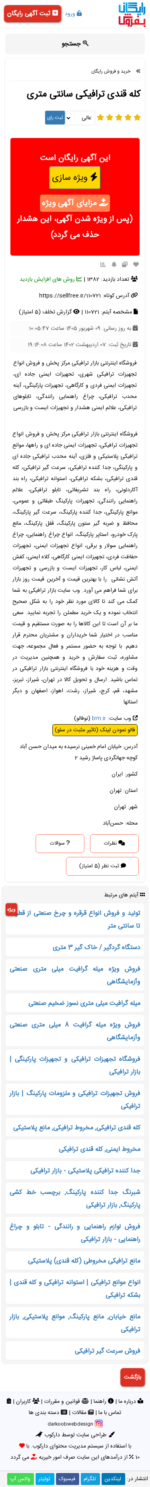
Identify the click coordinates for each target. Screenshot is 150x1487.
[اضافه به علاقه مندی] (136, 265)
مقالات (80, 1413)
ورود (71, 14)
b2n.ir (99, 718)
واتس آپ (20, 1479)
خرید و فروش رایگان (110, 71)
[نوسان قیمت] (103, 265)
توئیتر (44, 1479)
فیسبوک (67, 1479)
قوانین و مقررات (63, 1401)
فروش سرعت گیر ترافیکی (107, 1351)
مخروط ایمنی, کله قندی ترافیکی (99, 1149)
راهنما (101, 1401)
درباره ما (128, 1401)
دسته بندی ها (45, 1413)
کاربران (24, 1401)
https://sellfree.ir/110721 (70, 296)
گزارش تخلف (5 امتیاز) (46, 312)
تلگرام (90, 1479)
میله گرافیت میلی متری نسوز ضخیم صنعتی (84, 1003)
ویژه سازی (71, 178)
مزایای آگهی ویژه (70, 203)
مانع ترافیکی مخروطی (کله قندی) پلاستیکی (84, 1261)
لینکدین (112, 1479)
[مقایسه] (125, 265)
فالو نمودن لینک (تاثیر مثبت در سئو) (95, 730)
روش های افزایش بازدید (48, 279)
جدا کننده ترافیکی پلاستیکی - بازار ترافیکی (85, 1171)
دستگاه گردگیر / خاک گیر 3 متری (96, 947)
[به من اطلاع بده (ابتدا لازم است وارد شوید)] (114, 265)
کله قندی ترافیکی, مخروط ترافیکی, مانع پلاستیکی (76, 1128)
